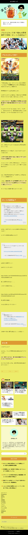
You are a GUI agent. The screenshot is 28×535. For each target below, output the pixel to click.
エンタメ (3, 503)
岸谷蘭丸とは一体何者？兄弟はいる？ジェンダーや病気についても (14, 470)
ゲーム (12, 527)
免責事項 (18, 531)
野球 (17, 371)
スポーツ (3, 506)
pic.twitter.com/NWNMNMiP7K (10, 319)
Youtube (3, 502)
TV (2, 498)
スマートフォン (5, 371)
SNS (2, 495)
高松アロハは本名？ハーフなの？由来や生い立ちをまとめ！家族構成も (14, 481)
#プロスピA (6, 251)
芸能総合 (3, 511)
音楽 (2, 512)
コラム (3, 504)
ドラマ (3, 509)
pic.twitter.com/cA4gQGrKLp (11, 215)
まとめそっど (14, 1)
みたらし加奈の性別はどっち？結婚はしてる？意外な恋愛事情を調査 (13, 464)
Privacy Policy (11, 531)
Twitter (3, 499)
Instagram (4, 494)
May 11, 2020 (19, 255)
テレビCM (4, 508)
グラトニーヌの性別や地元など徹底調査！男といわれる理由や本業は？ (14, 475)
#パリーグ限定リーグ (10, 318)
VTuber (3, 500)
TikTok (3, 497)
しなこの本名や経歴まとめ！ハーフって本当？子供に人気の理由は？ (13, 487)
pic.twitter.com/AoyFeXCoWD (15, 251)
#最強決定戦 (18, 316)
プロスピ (12, 371)
